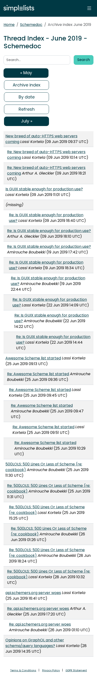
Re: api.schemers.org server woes (38, 608)
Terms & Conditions (23, 670)
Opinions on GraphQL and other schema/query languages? (34, 642)
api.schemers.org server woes (33, 592)
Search (83, 59)
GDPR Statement (76, 670)
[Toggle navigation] (89, 8)
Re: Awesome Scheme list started (38, 374)
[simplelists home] (18, 8)
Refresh (27, 109)
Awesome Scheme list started (33, 358)
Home (9, 24)
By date (27, 97)
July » (26, 121)
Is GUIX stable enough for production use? (44, 189)
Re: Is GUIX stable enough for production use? (49, 230)
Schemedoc (31, 24)
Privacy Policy (51, 670)
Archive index (26, 85)
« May (26, 73)
